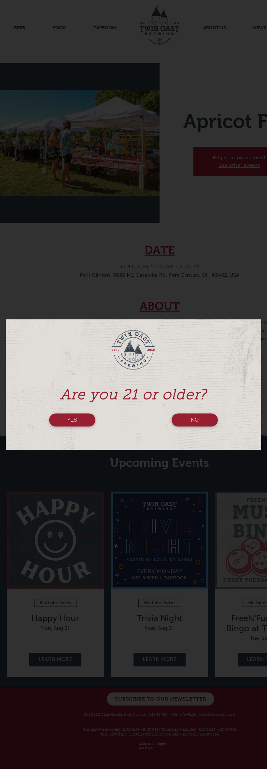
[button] (72, 419)
